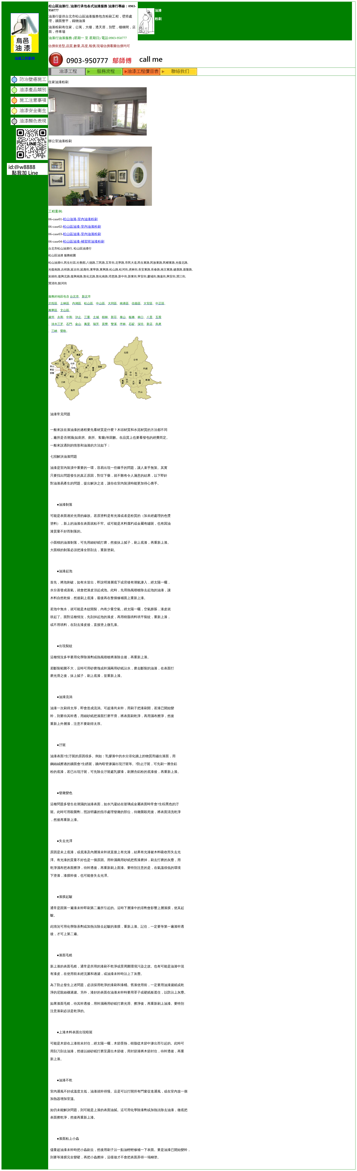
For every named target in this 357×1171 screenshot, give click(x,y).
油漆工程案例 (25, 58)
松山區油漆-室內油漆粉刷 (82, 226)
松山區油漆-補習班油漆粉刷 (83, 241)
